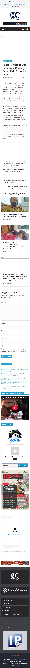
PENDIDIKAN (6, 607)
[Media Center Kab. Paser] (3, 29)
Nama (3, 323)
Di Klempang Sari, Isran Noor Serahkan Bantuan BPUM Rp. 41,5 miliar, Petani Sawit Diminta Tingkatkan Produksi (15, 277)
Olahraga (10, 61)
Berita (4, 61)
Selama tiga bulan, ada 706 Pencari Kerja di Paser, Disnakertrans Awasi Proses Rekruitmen (13, 245)
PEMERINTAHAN (7, 600)
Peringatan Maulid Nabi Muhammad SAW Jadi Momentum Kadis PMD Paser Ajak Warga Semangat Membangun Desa (14, 369)
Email (3, 331)
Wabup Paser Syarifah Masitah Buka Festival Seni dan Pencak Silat (16, 188)
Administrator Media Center (20, 77)
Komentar (4, 302)
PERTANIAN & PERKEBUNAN (10, 614)
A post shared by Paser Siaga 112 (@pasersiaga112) (15, 551)
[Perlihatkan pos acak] (27, 29)
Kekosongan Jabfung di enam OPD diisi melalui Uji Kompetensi (14, 215)
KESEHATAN (5, 604)
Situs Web (4, 338)
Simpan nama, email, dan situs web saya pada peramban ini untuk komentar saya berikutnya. (14, 350)
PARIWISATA (6, 611)
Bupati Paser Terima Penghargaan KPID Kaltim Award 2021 (14, 182)
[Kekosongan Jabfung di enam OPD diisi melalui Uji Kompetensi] (15, 198)
